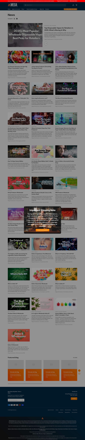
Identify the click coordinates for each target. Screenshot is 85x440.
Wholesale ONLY (73, 1)
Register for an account (62, 1)
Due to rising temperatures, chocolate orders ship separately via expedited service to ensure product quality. (31, 1)
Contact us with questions (42, 230)
